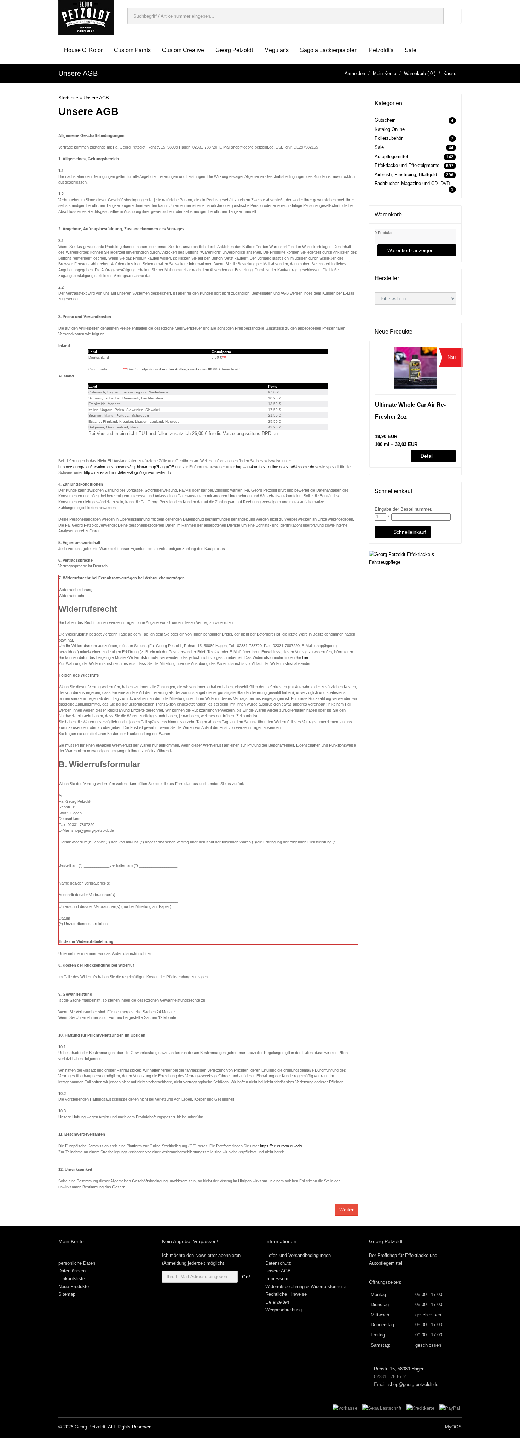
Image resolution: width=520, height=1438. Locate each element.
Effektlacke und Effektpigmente (407, 165)
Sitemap (66, 1294)
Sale (410, 50)
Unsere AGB (96, 97)
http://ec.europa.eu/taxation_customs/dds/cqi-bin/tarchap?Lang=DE (116, 467)
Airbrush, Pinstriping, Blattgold (406, 174)
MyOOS (453, 1427)
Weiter (346, 1209)
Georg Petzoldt (234, 50)
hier (305, 657)
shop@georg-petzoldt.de (413, 1384)
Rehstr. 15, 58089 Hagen (398, 1369)
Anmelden (355, 73)
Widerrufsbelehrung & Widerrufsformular (306, 1286)
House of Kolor (83, 50)
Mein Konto (384, 73)
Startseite (68, 97)
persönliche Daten (76, 1263)
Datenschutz (278, 1263)
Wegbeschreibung (283, 1309)
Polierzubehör (389, 138)
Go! (246, 1277)
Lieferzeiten (277, 1302)
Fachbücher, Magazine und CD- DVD (412, 183)
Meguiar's (276, 50)
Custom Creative (183, 50)
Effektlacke (416, 1255)
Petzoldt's (381, 50)
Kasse (449, 73)
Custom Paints (132, 50)
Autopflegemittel (391, 156)
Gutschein (385, 120)
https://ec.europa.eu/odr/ (281, 1146)
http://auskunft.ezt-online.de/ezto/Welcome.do (275, 467)
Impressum (276, 1278)
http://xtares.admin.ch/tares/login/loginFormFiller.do (127, 472)
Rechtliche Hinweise (286, 1294)
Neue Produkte (73, 1286)
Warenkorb (415, 73)
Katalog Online (390, 129)
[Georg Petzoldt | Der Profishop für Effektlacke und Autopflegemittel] (86, 17)
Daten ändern (72, 1271)
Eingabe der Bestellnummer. (403, 509)
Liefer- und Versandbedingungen (298, 1255)
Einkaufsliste (71, 1278)
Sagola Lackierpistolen (329, 50)
